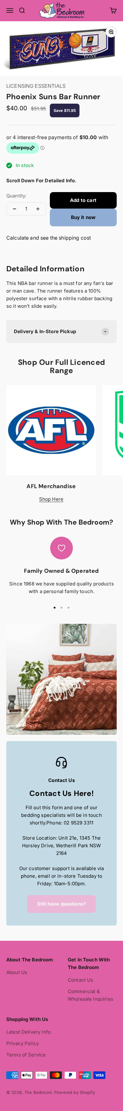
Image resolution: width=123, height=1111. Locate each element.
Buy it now (83, 217)
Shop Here (51, 499)
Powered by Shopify (74, 1092)
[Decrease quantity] (14, 209)
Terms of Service (26, 1055)
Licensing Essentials (36, 86)
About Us (16, 972)
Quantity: (16, 196)
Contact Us (80, 980)
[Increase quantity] (38, 209)
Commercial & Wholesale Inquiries (90, 995)
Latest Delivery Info (28, 1032)
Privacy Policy (22, 1043)
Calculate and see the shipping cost (48, 238)
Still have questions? (61, 904)
